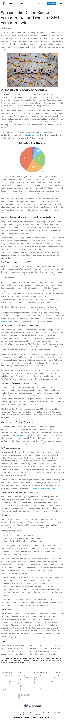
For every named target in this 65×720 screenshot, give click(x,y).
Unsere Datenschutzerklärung (42, 717)
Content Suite (29, 3)
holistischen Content (18, 435)
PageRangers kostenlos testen (44, 488)
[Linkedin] (25, 695)
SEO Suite (20, 3)
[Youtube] (22, 695)
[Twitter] (19, 697)
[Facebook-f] (19, 695)
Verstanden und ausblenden (22, 717)
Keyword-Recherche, (32, 376)
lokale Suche (34, 188)
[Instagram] (28, 695)
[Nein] (63, 715)
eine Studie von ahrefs (31, 135)
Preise (37, 3)
